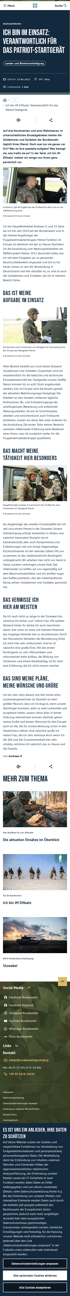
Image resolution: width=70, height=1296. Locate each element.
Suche (59, 5)
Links (7, 1045)
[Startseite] (5, 100)
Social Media (13, 987)
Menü (11, 5)
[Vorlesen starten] (18, 120)
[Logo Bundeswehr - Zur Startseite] (35, 5)
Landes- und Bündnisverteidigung (24, 63)
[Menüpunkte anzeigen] (14, 100)
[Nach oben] (62, 981)
